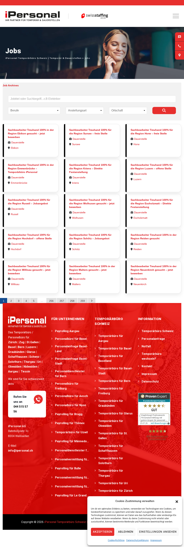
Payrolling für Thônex (70, 423)
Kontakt (147, 366)
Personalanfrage (153, 339)
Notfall (146, 346)
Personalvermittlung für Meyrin (72, 459)
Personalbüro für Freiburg (67, 386)
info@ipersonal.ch (20, 450)
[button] (177, 501)
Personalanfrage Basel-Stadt (71, 361)
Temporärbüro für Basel (114, 348)
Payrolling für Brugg (69, 414)
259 (82, 300)
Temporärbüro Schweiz (158, 331)
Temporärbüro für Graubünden (110, 403)
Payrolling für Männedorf (72, 441)
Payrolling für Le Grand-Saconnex (72, 495)
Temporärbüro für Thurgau (110, 473)
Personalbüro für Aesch (72, 396)
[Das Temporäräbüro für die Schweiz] (32, 16)
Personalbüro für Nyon (71, 405)
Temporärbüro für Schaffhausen (110, 448)
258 (72, 300)
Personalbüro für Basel (71, 339)
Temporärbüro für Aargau (110, 338)
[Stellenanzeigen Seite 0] (91, 301)
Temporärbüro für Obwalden (110, 423)
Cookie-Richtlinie (116, 540)
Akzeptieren (102, 531)
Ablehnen (125, 531)
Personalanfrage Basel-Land (71, 349)
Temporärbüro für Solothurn (110, 461)
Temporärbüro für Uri (113, 483)
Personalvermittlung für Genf (72, 477)
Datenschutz (150, 381)
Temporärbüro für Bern (114, 381)
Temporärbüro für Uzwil (71, 432)
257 (62, 300)
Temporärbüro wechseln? (152, 356)
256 (51, 300)
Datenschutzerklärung (137, 540)
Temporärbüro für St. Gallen (112, 436)
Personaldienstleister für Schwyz (72, 450)
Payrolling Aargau (67, 331)
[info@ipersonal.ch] (179, 36)
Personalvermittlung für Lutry (72, 486)
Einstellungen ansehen (158, 531)
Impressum (156, 540)
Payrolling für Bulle (68, 468)
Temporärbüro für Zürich (115, 490)
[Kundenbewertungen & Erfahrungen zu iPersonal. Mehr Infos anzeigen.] (154, 408)
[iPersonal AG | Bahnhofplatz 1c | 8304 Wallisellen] (179, 55)
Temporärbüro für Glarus (115, 413)
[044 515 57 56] (179, 45)
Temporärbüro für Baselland (110, 358)
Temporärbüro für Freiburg (110, 391)
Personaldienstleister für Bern (70, 374)
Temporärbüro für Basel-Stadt (115, 371)
